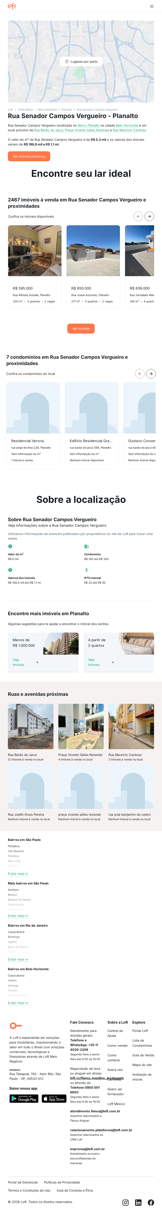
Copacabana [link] (16, 932)
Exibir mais (16, 874)
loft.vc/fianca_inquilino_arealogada (97, 1078)
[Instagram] (125, 1203)
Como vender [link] (117, 1045)
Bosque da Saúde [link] (19, 899)
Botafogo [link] (14, 936)
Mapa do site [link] (142, 1065)
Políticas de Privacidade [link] (62, 1182)
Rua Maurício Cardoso (129, 130)
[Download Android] (24, 1099)
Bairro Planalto (88, 125)
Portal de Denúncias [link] (23, 1182)
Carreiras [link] (114, 1079)
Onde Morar (25, 109)
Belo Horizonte (47, 109)
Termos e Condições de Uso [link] (29, 1190)
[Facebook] (151, 1203)
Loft (10, 109)
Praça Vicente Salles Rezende (87, 130)
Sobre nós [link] (115, 1070)
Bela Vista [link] (14, 861)
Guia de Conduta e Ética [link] (75, 1190)
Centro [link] (12, 942)
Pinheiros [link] (14, 846)
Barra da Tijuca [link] (17, 947)
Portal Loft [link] (140, 1031)
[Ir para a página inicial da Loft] (13, 6)
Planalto (67, 109)
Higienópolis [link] (16, 904)
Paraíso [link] (12, 990)
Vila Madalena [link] (17, 909)
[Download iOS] (54, 1099)
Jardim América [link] (18, 995)
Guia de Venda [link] (143, 1055)
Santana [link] (13, 889)
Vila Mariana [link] (16, 851)
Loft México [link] (116, 1104)
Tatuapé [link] (13, 865)
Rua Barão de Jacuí (48, 130)
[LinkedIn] (138, 1203)
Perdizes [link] (13, 856)
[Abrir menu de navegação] (152, 6)
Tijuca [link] (12, 951)
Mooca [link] (12, 894)
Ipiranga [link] (13, 985)
